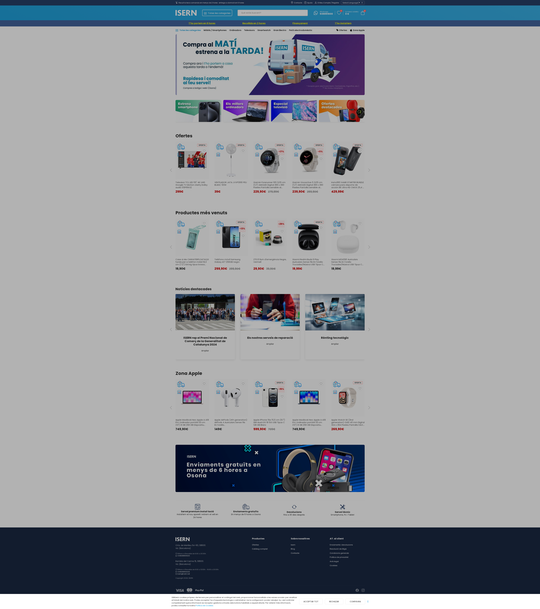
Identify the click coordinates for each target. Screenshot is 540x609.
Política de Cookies (204, 605)
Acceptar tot (310, 601)
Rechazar (334, 601)
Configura (355, 601)
